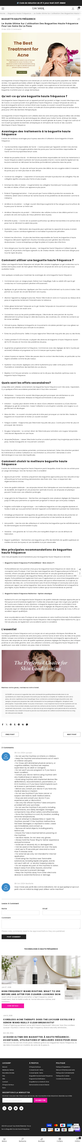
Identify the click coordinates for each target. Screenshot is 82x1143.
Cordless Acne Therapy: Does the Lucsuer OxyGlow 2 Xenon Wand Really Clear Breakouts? (39, 1021)
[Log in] (73, 8)
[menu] (3, 8)
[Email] (23, 724)
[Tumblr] (15, 724)
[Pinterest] (11, 724)
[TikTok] (16, 1108)
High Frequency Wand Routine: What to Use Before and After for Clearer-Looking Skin (31, 993)
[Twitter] (7, 724)
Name (4, 908)
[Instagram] (10, 1108)
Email (45, 908)
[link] (22, 1140)
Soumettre (40, 1100)
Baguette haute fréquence (19, 13)
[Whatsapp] (27, 724)
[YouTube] (21, 1108)
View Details (12, 1006)
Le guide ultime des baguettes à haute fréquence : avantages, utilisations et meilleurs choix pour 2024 (40, 1038)
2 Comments (16, 29)
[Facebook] (3, 724)
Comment (6, 918)
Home (2, 13)
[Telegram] (19, 724)
